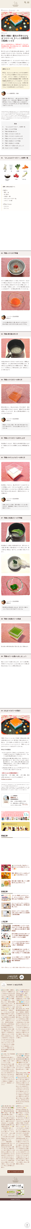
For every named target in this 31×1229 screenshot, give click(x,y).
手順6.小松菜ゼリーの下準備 (11, 141)
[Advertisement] (15, 229)
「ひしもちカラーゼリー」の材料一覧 (14, 126)
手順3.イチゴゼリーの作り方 (11, 134)
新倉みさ (13, 797)
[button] (25, 2)
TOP (2, 967)
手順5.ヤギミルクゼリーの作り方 (13, 138)
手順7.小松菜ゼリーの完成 (11, 143)
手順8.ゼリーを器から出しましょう (13, 145)
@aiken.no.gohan (6, 779)
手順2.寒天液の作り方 (10, 131)
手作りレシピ (4, 32)
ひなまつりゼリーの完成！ (11, 148)
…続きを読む (24, 804)
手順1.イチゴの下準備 (10, 129)
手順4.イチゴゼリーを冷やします (13, 136)
